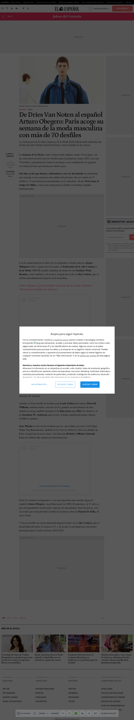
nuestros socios (61, 339)
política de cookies (88, 355)
